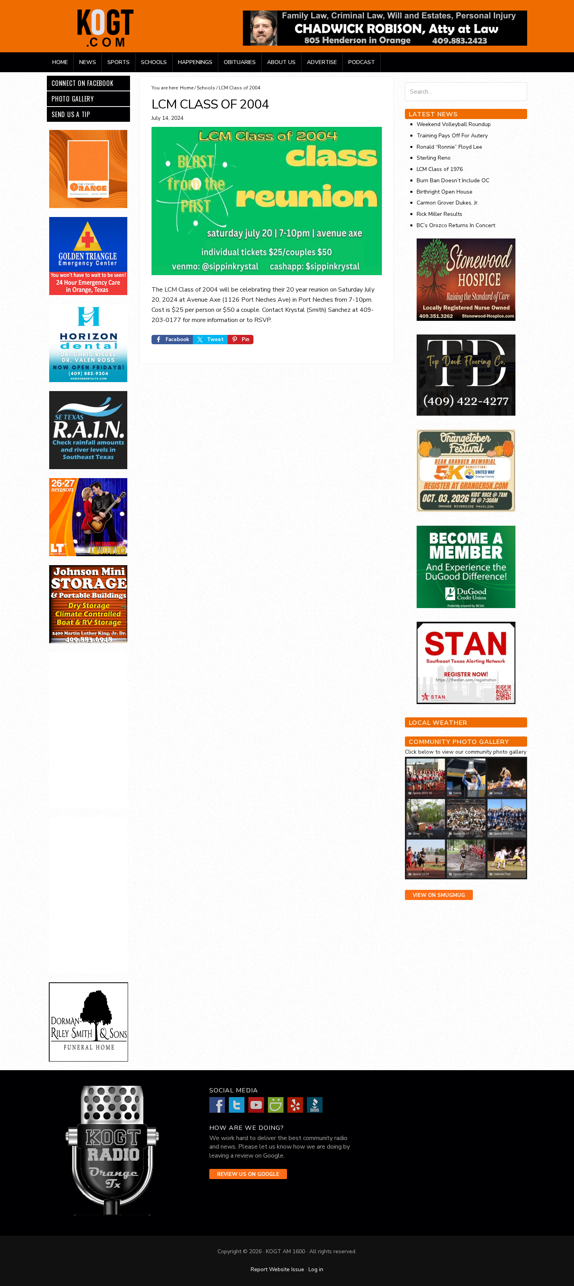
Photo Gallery (73, 98)
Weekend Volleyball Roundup (454, 124)
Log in (315, 1269)
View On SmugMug (439, 895)
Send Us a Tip (71, 114)
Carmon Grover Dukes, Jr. (448, 202)
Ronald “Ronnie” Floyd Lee (449, 147)
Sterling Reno (434, 158)
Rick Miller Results (439, 214)
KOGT (105, 46)
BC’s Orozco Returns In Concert (456, 225)
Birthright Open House (444, 192)
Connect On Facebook (82, 83)
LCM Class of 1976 (440, 169)
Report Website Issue (277, 1269)
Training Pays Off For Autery (452, 135)
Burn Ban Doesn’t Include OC (453, 180)
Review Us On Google (248, 1174)
